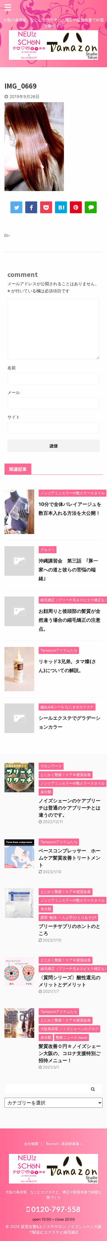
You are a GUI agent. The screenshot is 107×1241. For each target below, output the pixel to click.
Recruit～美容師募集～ (64, 1143)
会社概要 (31, 1143)
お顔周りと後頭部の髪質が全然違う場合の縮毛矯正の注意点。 (69, 620)
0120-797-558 (55, 1209)
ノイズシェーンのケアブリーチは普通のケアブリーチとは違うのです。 (69, 808)
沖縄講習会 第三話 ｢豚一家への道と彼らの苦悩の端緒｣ (68, 569)
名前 (11, 367)
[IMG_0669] (61, 207)
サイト (13, 416)
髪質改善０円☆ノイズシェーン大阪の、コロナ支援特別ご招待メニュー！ (70, 1053)
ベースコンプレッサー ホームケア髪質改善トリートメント (69, 858)
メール (13, 392)
